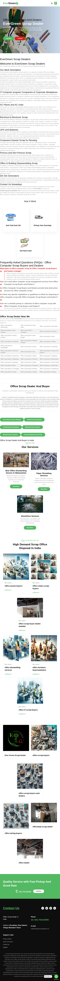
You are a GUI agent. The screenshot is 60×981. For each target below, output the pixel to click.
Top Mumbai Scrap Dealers (11, 427)
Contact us (6, 944)
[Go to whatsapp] (56, 976)
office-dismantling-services (13, 668)
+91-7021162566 (16, 318)
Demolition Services (30, 516)
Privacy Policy (7, 939)
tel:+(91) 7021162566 (40, 920)
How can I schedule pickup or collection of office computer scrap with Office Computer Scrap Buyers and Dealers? (28, 305)
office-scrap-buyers (41, 755)
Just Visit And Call (13, 225)
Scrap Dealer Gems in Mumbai (12, 419)
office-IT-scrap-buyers (28, 710)
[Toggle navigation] (55, 3)
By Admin (8, 582)
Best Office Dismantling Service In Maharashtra (16, 472)
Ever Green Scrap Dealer (15, 755)
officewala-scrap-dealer (43, 827)
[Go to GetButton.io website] (56, 979)
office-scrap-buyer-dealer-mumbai (30, 625)
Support (5, 947)
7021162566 (37, 188)
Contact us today (35, 408)
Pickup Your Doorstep (42, 225)
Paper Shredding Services (43, 474)
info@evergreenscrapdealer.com (10, 190)
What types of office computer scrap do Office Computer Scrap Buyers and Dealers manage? (28, 269)
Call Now (8, 38)
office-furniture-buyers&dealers (39, 668)
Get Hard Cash (26, 251)
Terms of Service (8, 942)
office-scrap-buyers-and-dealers (29, 794)
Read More (16, 486)
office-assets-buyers (13, 586)
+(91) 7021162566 (24, 892)
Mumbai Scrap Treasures (32, 427)
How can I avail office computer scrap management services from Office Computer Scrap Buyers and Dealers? (29, 283)
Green (9, 3)
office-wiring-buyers (13, 833)
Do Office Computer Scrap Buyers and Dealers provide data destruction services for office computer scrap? (29, 289)
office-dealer (24, 863)
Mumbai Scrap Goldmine (34, 419)
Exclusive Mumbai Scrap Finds (33, 434)
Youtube (20, 38)
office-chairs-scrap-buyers (41, 587)
